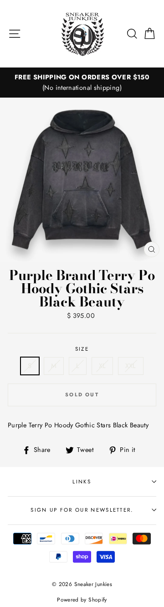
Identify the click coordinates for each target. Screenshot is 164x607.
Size (82, 349)
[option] (82, 82)
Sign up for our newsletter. (82, 510)
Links (82, 481)
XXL (130, 365)
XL (102, 365)
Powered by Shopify (82, 599)
